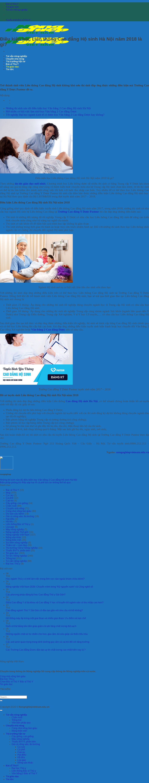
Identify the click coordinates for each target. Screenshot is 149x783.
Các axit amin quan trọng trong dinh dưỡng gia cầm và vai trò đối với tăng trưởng (47, 642)
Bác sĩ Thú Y (12, 3)
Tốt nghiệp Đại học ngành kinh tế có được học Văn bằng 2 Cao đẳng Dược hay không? (55, 114)
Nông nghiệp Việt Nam (17, 534)
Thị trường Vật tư (15, 61)
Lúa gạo (10, 527)
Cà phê (9, 498)
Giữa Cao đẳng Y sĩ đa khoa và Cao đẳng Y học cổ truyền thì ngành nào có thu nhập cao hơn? (54, 602)
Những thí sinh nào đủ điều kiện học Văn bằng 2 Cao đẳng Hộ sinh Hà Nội (48, 108)
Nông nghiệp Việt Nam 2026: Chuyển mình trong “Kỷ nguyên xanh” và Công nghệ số (49, 586)
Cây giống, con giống (17, 503)
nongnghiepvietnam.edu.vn (132, 452)
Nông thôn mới (13, 540)
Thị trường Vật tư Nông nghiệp (22, 548)
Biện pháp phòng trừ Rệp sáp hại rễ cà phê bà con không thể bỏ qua (35, 482)
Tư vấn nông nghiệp (16, 56)
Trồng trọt (11, 558)
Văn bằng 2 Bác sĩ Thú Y (24, 773)
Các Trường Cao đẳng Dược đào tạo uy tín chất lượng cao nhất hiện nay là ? (46, 650)
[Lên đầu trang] (1, 710)
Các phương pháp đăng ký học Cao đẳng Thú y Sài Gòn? (35, 594)
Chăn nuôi (11, 506)
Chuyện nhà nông (15, 58)
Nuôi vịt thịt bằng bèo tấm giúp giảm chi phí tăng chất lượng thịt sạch (41, 626)
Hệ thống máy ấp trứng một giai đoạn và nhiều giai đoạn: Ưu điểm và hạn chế (46, 618)
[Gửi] (1, 700)
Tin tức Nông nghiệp (17, 9)
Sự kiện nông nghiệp (17, 542)
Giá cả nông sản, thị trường (20, 516)
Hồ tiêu (9, 521)
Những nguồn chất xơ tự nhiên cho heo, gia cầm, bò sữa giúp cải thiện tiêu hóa (47, 634)
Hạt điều (10, 519)
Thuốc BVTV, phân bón (18, 550)
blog (8, 492)
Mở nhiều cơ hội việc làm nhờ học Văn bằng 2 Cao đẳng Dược (41, 111)
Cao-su (9, 500)
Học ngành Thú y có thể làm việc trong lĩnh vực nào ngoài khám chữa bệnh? (45, 579)
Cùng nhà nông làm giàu (18, 511)
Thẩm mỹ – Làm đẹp (16, 545)
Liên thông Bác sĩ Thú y (18, 524)
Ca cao (9, 495)
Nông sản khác (13, 537)
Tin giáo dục (12, 6)
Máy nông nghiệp (15, 529)
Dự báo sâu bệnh (15, 513)
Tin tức (10, 69)
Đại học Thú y (13, 563)
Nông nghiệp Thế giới (17, 532)
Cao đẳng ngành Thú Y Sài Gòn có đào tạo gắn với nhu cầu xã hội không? (44, 610)
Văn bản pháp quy (21, 722)
